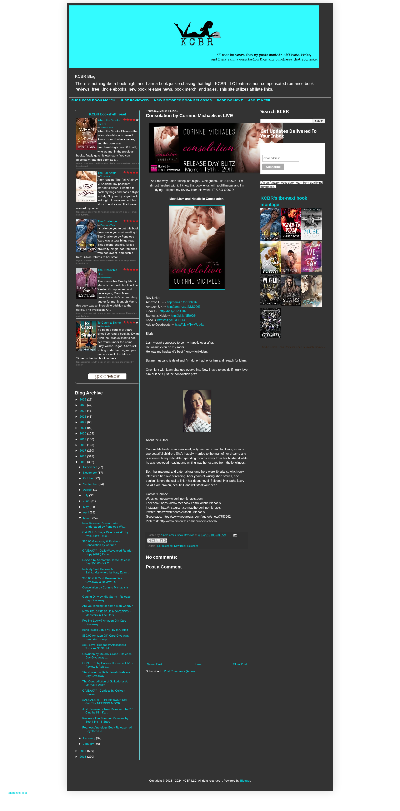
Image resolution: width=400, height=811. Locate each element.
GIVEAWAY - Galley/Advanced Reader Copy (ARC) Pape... (107, 552)
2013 (83, 756)
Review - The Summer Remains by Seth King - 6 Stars (105, 720)
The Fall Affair (107, 172)
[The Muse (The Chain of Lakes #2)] (311, 238)
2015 (83, 462)
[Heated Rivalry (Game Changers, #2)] (311, 306)
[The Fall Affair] (86, 201)
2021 (83, 427)
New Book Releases (186, 545)
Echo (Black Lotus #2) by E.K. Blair (105, 629)
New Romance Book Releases (183, 100)
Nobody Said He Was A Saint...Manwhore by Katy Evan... (105, 570)
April (86, 512)
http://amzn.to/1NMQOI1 (183, 306)
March (87, 518)
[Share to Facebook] (161, 540)
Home (197, 664)
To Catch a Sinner (109, 322)
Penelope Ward (107, 225)
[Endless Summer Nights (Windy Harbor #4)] (291, 273)
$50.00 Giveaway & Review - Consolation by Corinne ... (101, 543)
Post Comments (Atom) (179, 671)
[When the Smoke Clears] (86, 148)
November (90, 472)
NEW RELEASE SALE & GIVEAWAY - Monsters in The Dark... (106, 613)
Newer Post (154, 664)
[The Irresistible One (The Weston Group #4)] (86, 297)
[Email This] (149, 540)
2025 (83, 405)
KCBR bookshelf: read (107, 114)
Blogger (245, 780)
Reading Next (230, 100)
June (86, 501)
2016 (83, 456)
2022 (83, 422)
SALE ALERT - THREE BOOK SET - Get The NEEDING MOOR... (106, 701)
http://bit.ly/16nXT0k (173, 311)
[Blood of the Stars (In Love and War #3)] (291, 305)
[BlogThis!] (153, 540)
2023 (83, 416)
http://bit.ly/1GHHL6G (171, 320)
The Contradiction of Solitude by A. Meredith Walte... (105, 683)
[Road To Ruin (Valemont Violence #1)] (291, 237)
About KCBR (259, 100)
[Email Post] (234, 535)
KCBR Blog (85, 76)
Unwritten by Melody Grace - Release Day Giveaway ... (107, 655)
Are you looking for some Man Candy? (107, 605)
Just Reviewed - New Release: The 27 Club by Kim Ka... (107, 710)
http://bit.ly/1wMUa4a (189, 324)
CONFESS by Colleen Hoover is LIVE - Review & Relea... (107, 664)
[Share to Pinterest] (165, 540)
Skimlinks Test (17, 792)
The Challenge (107, 221)
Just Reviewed (134, 100)
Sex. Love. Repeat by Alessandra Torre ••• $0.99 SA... (104, 646)
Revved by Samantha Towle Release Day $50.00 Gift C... (106, 561)
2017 (83, 450)
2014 (83, 750)
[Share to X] (157, 540)
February (89, 738)
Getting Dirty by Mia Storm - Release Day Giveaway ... (106, 598)
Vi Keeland (105, 176)
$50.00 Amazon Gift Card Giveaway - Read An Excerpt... (106, 637)
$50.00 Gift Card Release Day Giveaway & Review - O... (102, 580)
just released (164, 545)
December (90, 467)
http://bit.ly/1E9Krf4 (183, 315)
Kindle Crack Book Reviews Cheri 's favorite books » (293, 347)
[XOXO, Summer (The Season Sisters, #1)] (270, 273)
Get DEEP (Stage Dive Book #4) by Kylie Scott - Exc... (105, 534)
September (91, 484)
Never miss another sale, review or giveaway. (289, 148)
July (86, 495)
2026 (83, 399)
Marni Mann (106, 278)
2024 (83, 410)
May (86, 506)
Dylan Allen (105, 326)
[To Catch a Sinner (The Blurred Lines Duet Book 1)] (86, 350)
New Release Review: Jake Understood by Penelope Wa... (104, 524)
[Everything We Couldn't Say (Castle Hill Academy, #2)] (311, 270)
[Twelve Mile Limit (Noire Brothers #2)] (270, 304)
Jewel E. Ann (106, 127)
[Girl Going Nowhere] (270, 336)
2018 (83, 445)
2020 (83, 433)
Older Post (240, 664)
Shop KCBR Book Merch (93, 100)
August (88, 489)
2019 (83, 439)
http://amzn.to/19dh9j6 (182, 302)
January (89, 743)
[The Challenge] (86, 251)
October (89, 478)
